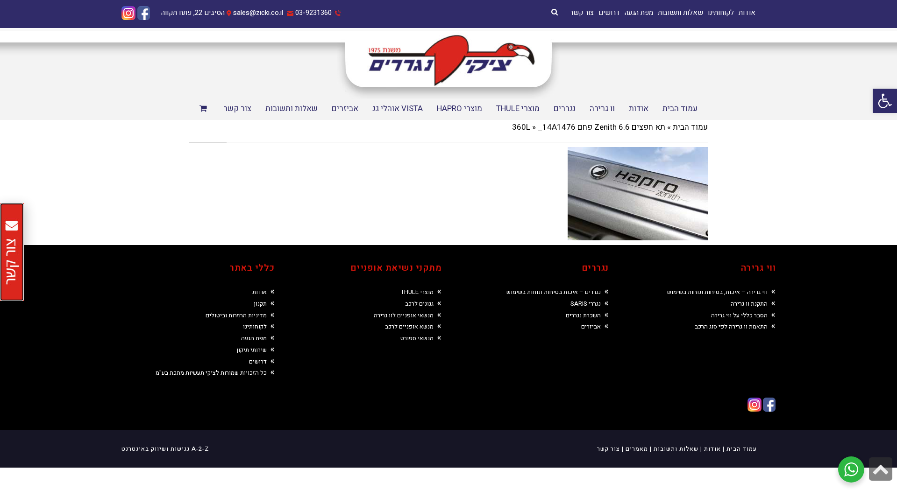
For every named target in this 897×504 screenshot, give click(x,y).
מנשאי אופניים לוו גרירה (404, 315)
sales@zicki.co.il (258, 12)
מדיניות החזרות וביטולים (236, 315)
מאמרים (637, 448)
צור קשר (582, 12)
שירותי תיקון (251, 349)
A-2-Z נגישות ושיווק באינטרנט (165, 448)
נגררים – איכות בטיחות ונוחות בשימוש (553, 291)
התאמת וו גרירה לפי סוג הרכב (731, 326)
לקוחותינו (721, 12)
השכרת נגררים (583, 315)
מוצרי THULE (417, 291)
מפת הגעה (639, 12)
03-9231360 (313, 12)
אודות (747, 12)
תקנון (260, 303)
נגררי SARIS (585, 303)
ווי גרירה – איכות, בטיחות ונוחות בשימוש (717, 291)
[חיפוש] (555, 12)
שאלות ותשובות (680, 12)
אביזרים (591, 326)
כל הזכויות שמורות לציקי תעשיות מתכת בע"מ (211, 372)
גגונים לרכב (419, 303)
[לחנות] (204, 109)
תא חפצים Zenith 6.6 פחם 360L (588, 127)
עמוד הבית (690, 127)
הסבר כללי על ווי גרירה (739, 315)
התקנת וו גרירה (749, 303)
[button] (885, 101)
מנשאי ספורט (417, 338)
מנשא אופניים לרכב (409, 326)
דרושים (609, 12)
